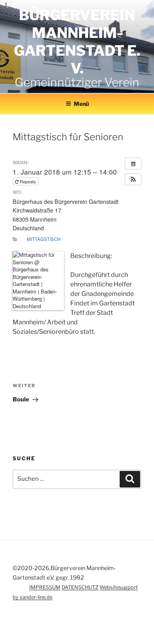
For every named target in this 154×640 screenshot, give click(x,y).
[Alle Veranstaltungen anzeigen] (133, 163)
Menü (81, 103)
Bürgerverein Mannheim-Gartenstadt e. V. (77, 41)
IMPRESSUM (44, 587)
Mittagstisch (43, 239)
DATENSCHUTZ (80, 587)
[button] (133, 179)
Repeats (28, 181)
